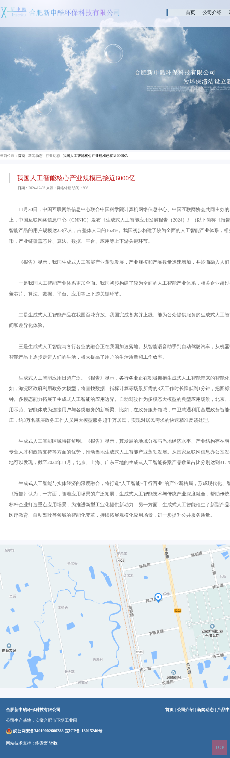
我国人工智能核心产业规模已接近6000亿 (95, 156)
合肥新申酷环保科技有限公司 (33, 709)
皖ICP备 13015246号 (83, 731)
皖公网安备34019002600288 (38, 731)
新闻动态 (205, 709)
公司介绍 (212, 12)
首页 (190, 12)
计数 (53, 743)
